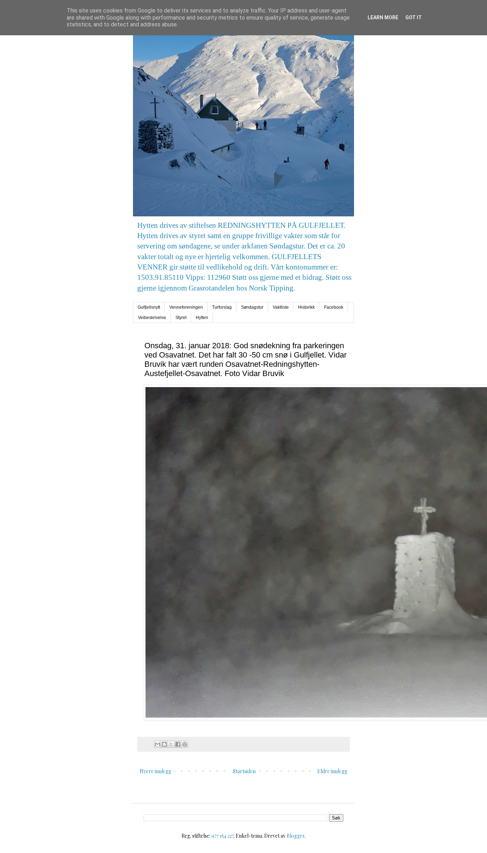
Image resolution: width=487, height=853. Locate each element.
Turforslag (222, 307)
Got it (413, 17)
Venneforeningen (186, 307)
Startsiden (244, 771)
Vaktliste (281, 307)
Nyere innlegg (155, 771)
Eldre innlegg (332, 771)
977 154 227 (222, 835)
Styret (180, 317)
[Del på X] (171, 744)
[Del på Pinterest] (184, 744)
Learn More (383, 17)
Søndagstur (252, 307)
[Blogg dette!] (164, 744)
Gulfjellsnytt (149, 307)
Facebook (333, 307)
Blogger (295, 835)
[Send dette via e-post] (157, 744)
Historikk (306, 307)
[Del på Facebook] (177, 744)
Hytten (202, 317)
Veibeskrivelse (152, 317)
